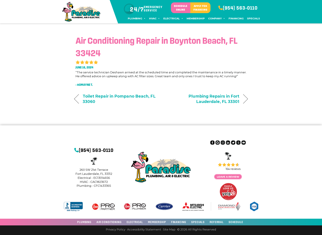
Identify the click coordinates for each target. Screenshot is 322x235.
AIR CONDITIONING (109, 222)
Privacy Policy (115, 229)
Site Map (169, 229)
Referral (217, 222)
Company (215, 18)
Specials (253, 18)
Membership (196, 18)
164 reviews (233, 169)
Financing (236, 18)
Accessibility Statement (144, 229)
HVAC (152, 18)
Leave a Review (228, 176)
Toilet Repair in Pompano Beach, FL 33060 (119, 99)
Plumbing (135, 18)
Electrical (171, 18)
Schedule (236, 222)
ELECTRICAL (135, 222)
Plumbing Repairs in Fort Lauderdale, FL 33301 (202, 99)
